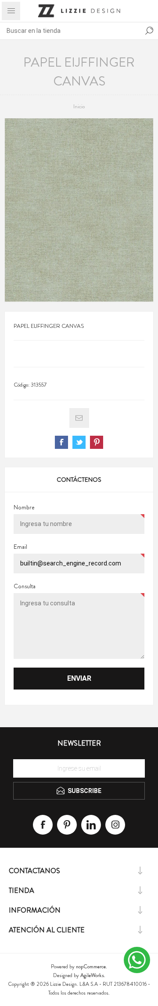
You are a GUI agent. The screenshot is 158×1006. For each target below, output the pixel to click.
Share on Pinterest (96, 442)
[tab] (79, 479)
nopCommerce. (91, 966)
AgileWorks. (92, 975)
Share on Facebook (61, 442)
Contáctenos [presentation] (79, 479)
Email (20, 547)
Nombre (24, 507)
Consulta (25, 586)
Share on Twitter (79, 442)
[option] (79, 210)
